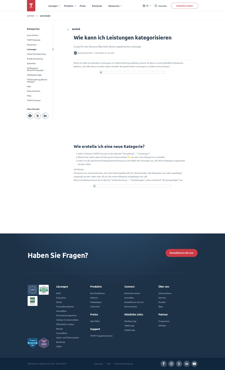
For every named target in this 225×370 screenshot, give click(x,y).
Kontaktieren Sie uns (181, 252)
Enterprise (97, 6)
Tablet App (129, 325)
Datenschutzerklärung (123, 364)
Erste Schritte (32, 35)
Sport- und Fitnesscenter (67, 337)
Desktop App (130, 321)
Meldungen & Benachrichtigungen (35, 69)
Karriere (162, 298)
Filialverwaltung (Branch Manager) (37, 81)
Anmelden (129, 298)
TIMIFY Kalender (33, 40)
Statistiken (31, 63)
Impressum (98, 364)
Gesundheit (61, 333)
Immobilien (61, 311)
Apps (29, 86)
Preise (83, 6)
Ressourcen (31, 45)
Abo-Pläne (95, 321)
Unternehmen (164, 293)
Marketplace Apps (34, 75)
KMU (58, 293)
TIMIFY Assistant (34, 100)
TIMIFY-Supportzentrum (101, 336)
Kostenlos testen (184, 5)
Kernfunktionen (97, 293)
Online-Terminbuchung (36, 54)
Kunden (162, 302)
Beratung (60, 342)
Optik (58, 346)
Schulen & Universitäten (67, 320)
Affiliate (162, 325)
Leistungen (45, 16)
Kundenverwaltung (35, 59)
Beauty (59, 329)
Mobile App (129, 330)
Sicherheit (95, 306)
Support (30, 16)
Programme (164, 321)
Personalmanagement (66, 315)
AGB (109, 364)
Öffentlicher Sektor (65, 324)
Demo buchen (130, 306)
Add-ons (94, 298)
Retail (59, 302)
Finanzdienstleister (65, 306)
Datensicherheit (33, 91)
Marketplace (96, 302)
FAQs (29, 96)
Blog (160, 306)
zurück (75, 28)
